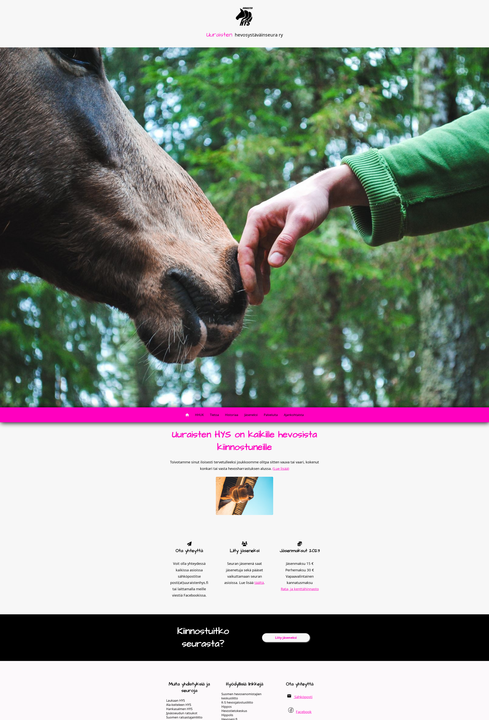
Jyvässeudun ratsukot (181, 713)
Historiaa (231, 415)
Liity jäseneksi (286, 638)
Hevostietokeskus (234, 711)
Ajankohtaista (294, 415)
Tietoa (214, 415)
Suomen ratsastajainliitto (184, 717)
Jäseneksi (251, 415)
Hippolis (227, 715)
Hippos (226, 707)
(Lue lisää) (281, 468)
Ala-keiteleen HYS (178, 705)
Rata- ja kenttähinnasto (300, 588)
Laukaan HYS (175, 700)
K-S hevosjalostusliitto (237, 702)
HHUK (199, 415)
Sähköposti (303, 696)
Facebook (304, 711)
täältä (259, 582)
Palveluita (271, 415)
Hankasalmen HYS (179, 709)
